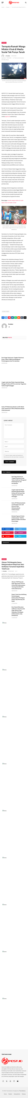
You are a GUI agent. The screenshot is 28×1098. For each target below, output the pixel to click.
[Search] (25, 2)
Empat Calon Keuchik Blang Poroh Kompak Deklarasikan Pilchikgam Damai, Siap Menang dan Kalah (19, 598)
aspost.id (7, 116)
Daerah (4, 42)
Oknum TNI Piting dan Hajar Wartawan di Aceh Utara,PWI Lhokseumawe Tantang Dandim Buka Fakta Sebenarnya (18, 585)
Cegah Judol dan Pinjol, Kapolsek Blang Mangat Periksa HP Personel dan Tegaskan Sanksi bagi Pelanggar (14, 383)
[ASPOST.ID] (14, 2)
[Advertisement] (14, 24)
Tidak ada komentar (19, 58)
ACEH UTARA (5, 311)
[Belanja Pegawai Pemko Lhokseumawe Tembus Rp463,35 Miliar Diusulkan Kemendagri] (6, 518)
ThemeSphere (22, 1090)
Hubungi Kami (17, 1094)
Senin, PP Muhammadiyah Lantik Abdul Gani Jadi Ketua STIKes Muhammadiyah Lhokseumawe (13, 408)
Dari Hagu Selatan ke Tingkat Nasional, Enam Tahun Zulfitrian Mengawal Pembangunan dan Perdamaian (13, 359)
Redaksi (8, 56)
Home (5, 1094)
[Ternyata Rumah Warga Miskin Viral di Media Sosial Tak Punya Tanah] (14, 71)
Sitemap (24, 1094)
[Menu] (3, 2)
